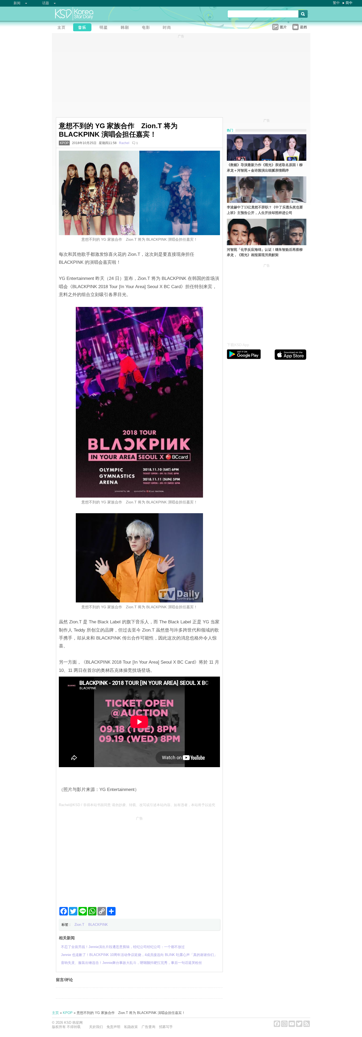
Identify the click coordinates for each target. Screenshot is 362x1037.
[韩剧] (126, 28)
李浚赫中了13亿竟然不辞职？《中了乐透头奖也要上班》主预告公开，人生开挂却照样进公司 (265, 210)
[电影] (147, 28)
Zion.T (79, 925)
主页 (55, 1013)
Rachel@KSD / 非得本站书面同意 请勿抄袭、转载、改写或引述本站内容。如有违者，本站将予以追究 (137, 805)
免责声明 (113, 1027)
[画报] (168, 28)
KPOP (64, 143)
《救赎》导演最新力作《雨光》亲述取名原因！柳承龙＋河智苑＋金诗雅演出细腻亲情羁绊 (265, 167)
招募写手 (166, 1027)
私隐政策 (131, 1027)
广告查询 (148, 1027)
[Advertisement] (139, 860)
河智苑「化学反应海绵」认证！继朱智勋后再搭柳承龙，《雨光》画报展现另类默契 (265, 252)
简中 (349, 3)
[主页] (62, 28)
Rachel (124, 143)
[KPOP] (83, 28)
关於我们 (96, 1027)
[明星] (105, 28)
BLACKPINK (98, 925)
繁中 (336, 3)
